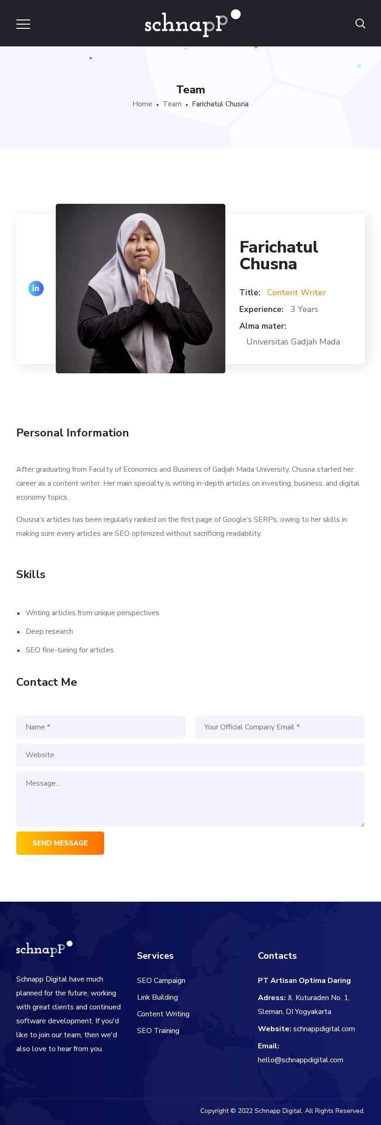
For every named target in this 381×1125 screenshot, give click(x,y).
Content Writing (163, 1014)
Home (142, 104)
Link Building (157, 997)
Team (172, 104)
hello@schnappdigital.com (300, 1060)
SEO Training (158, 1031)
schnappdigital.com (324, 1029)
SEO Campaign (161, 980)
